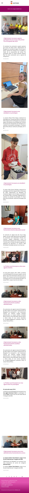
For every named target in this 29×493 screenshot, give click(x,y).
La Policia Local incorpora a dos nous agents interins (14, 267)
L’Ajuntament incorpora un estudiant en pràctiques (14, 183)
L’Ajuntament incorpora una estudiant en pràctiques (12, 112)
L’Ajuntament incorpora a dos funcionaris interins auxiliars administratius (12, 302)
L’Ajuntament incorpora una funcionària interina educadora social (14, 229)
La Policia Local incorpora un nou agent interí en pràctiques (13, 383)
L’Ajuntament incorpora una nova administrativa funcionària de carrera (14, 452)
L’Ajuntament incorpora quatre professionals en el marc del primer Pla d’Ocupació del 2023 (14, 39)
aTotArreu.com (17, 490)
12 (22, 476)
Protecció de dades (5, 486)
